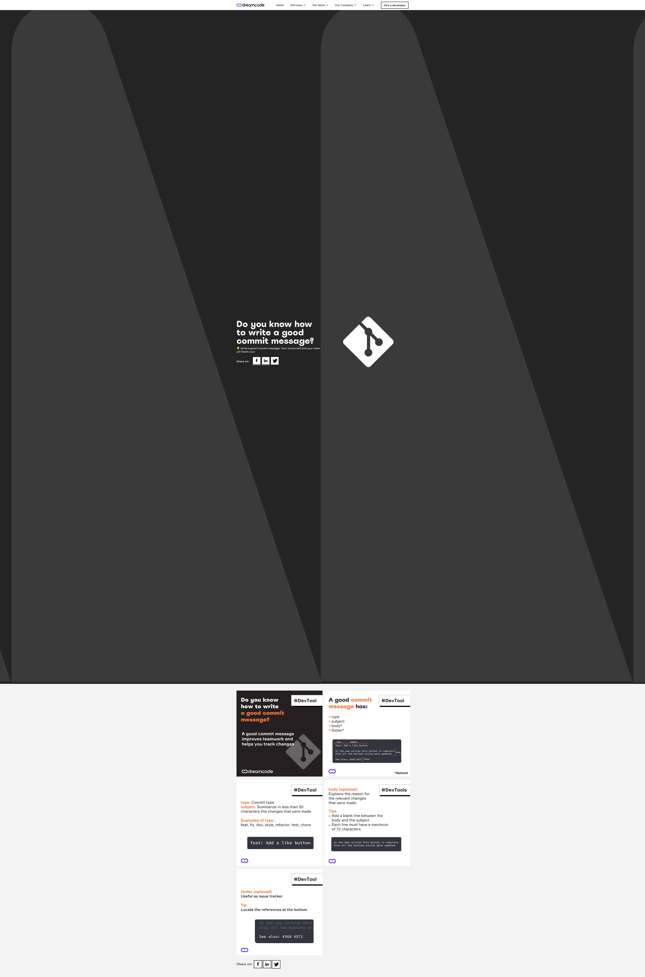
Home (280, 5)
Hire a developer (395, 5)
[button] (298, 5)
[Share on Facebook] (256, 361)
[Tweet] (275, 361)
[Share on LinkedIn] (266, 361)
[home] (250, 5)
